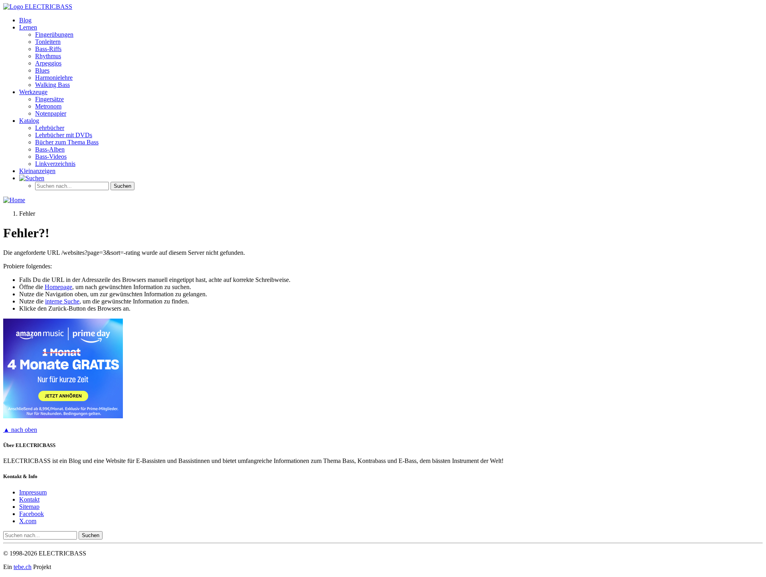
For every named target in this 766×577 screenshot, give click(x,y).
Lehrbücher (49, 127)
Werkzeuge (33, 92)
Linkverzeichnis (55, 163)
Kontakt (29, 499)
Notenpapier (50, 113)
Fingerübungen (54, 34)
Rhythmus (48, 56)
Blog (25, 20)
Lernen (28, 27)
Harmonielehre (54, 77)
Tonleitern (48, 41)
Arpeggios (48, 63)
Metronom (48, 106)
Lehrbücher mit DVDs (63, 135)
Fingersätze (49, 99)
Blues (42, 70)
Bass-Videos (51, 156)
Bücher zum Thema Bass (67, 142)
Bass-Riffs (48, 48)
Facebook (31, 513)
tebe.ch (23, 566)
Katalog (29, 120)
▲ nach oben (20, 429)
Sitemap (29, 506)
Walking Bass (52, 84)
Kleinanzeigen (37, 170)
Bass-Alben (50, 149)
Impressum (33, 492)
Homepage (58, 287)
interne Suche (62, 301)
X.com (27, 521)
